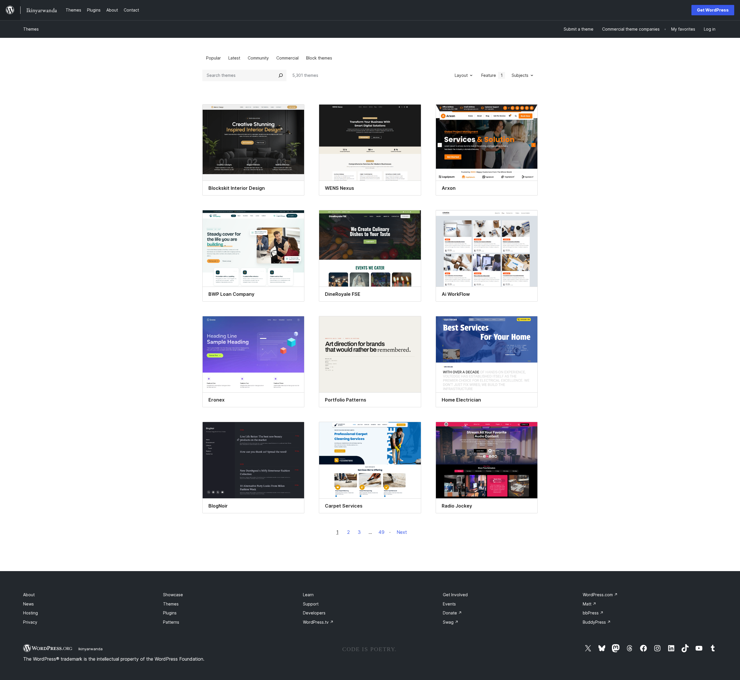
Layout (461, 75)
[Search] (280, 75)
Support (311, 603)
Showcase (173, 594)
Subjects (520, 75)
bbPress (593, 612)
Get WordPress (713, 10)
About (29, 594)
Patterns (171, 622)
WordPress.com (600, 594)
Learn (308, 594)
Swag (450, 622)
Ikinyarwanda (90, 648)
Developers (314, 612)
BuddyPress (597, 622)
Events (449, 603)
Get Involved (455, 594)
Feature (492, 75)
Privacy (30, 622)
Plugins (170, 612)
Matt (589, 603)
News (28, 603)
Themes (31, 29)
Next (402, 532)
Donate (452, 612)
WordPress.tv (318, 622)
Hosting (30, 612)
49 (381, 532)
